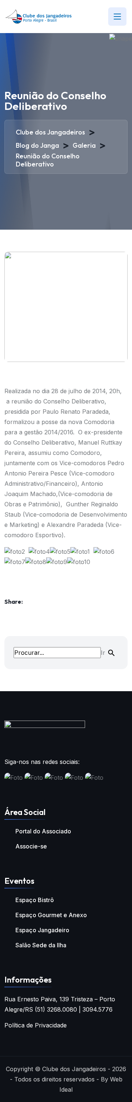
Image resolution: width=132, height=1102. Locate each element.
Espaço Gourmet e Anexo (51, 915)
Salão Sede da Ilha (40, 945)
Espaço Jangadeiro (42, 930)
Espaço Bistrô (34, 900)
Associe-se (31, 846)
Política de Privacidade (35, 1025)
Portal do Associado (43, 831)
